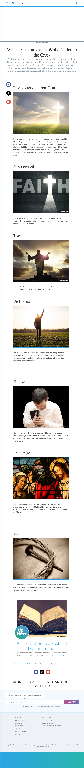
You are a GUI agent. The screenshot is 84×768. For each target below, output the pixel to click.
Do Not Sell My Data (48, 723)
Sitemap (17, 734)
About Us (18, 717)
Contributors (19, 728)
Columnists (19, 726)
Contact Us (18, 723)
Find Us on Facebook (22, 731)
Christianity (42, 42)
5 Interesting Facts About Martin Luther (42, 646)
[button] (77, 3)
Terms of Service (47, 720)
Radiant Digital (20, 737)
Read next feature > (60, 655)
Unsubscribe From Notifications (53, 726)
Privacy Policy (47, 717)
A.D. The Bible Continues (28, 664)
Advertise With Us (21, 720)
